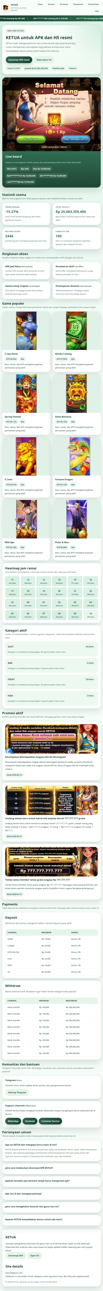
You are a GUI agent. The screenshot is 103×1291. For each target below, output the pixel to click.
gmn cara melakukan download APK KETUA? (29, 1167)
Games (51, 4)
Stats (40, 4)
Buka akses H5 (44, 59)
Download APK (15, 1255)
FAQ (97, 11)
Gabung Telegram (17, 1092)
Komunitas (93, 4)
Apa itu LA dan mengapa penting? (23, 1193)
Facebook (30, 1121)
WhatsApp (13, 1121)
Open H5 (34, 1255)
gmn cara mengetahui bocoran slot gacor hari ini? (32, 1206)
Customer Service (50, 1121)
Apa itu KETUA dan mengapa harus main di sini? (31, 1144)
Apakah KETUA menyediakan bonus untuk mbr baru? (33, 1219)
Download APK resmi (19, 59)
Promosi (64, 4)
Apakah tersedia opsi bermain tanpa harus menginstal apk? (37, 1180)
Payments (78, 4)
